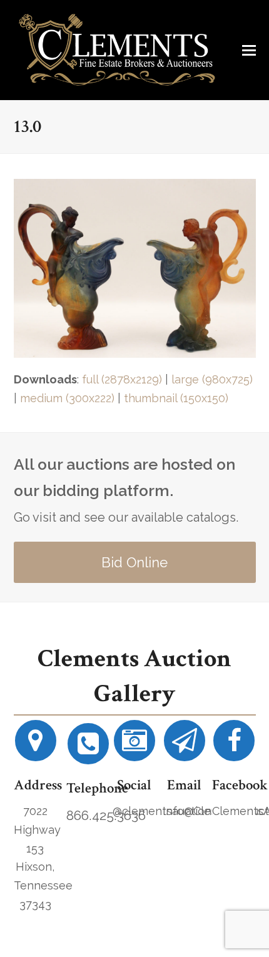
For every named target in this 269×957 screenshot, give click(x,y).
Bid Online (134, 562)
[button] (249, 50)
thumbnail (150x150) (176, 398)
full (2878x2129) (122, 379)
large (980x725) (212, 379)
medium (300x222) (67, 398)
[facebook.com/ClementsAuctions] (234, 745)
